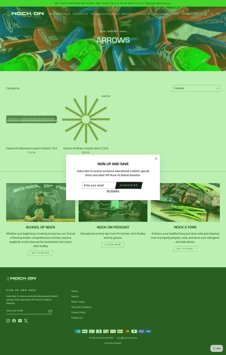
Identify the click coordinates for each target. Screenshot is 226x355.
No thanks (113, 191)
